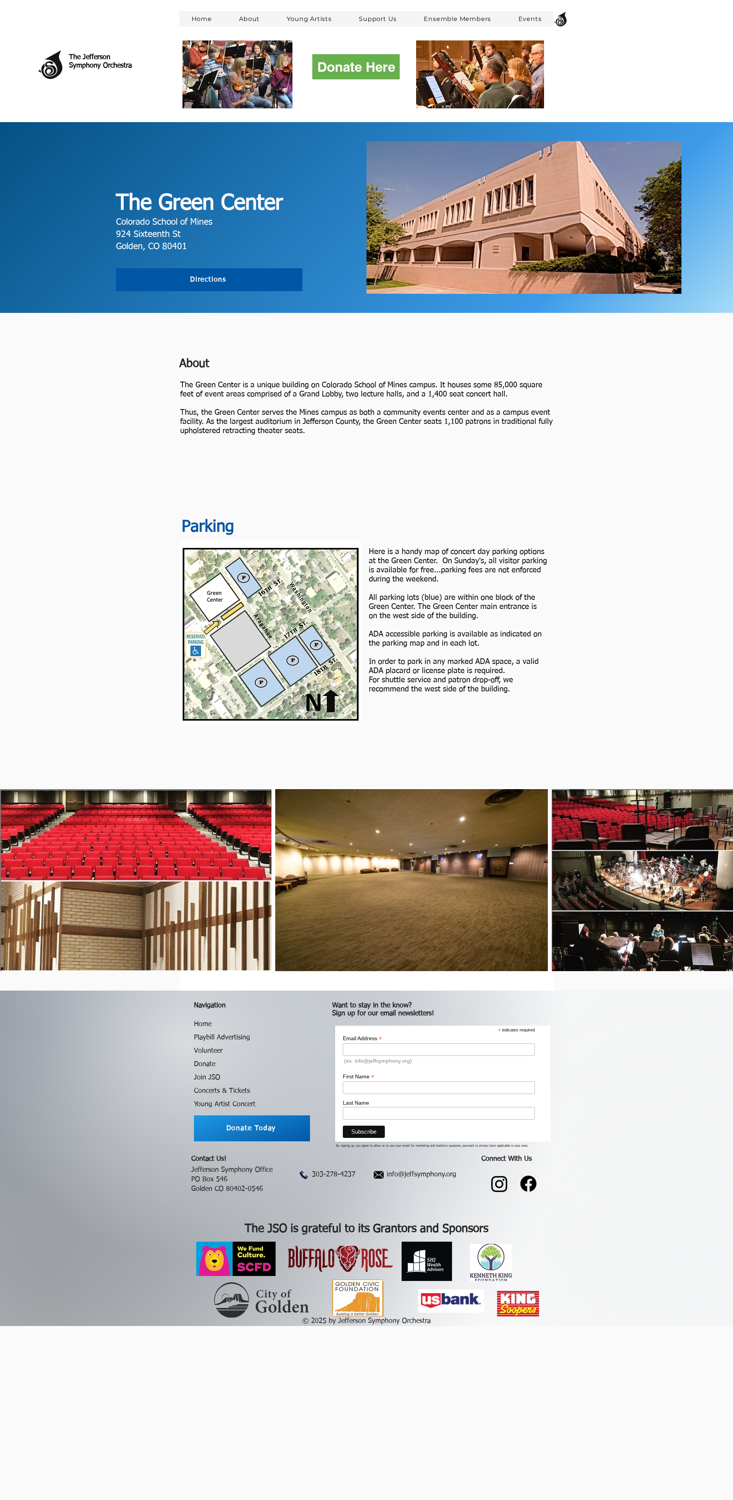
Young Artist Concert (224, 1104)
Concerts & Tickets (222, 1091)
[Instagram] (499, 1183)
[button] (249, 19)
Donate (204, 1064)
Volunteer (208, 1050)
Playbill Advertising (222, 1037)
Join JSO (207, 1077)
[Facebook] (528, 1183)
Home (203, 1024)
